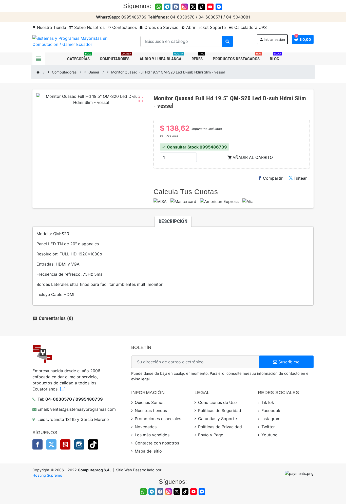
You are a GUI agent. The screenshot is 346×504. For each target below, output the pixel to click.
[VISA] (160, 201)
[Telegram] (167, 7)
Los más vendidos (152, 434)
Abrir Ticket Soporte (205, 27)
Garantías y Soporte (217, 418)
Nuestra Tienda (49, 27)
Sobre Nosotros (89, 27)
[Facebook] (175, 7)
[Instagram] (184, 7)
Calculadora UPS (250, 27)
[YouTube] (210, 7)
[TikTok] (201, 7)
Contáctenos (124, 27)
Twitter (51, 444)
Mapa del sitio (148, 451)
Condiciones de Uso (217, 402)
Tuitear (300, 178)
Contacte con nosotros (157, 442)
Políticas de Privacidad (220, 426)
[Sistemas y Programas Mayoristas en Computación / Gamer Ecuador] (74, 41)
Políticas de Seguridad (219, 410)
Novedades (146, 426)
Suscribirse (288, 361)
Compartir (273, 178)
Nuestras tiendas (151, 410)
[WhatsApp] (158, 7)
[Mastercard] (183, 201)
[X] (193, 7)
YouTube (65, 444)
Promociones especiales (158, 418)
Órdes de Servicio (161, 27)
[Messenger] (219, 7)
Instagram (79, 444)
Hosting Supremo (47, 475)
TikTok (93, 444)
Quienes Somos (149, 402)
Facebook (37, 444)
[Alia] (248, 201)
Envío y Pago (210, 434)
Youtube (269, 434)
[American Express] (219, 201)
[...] (63, 388)
